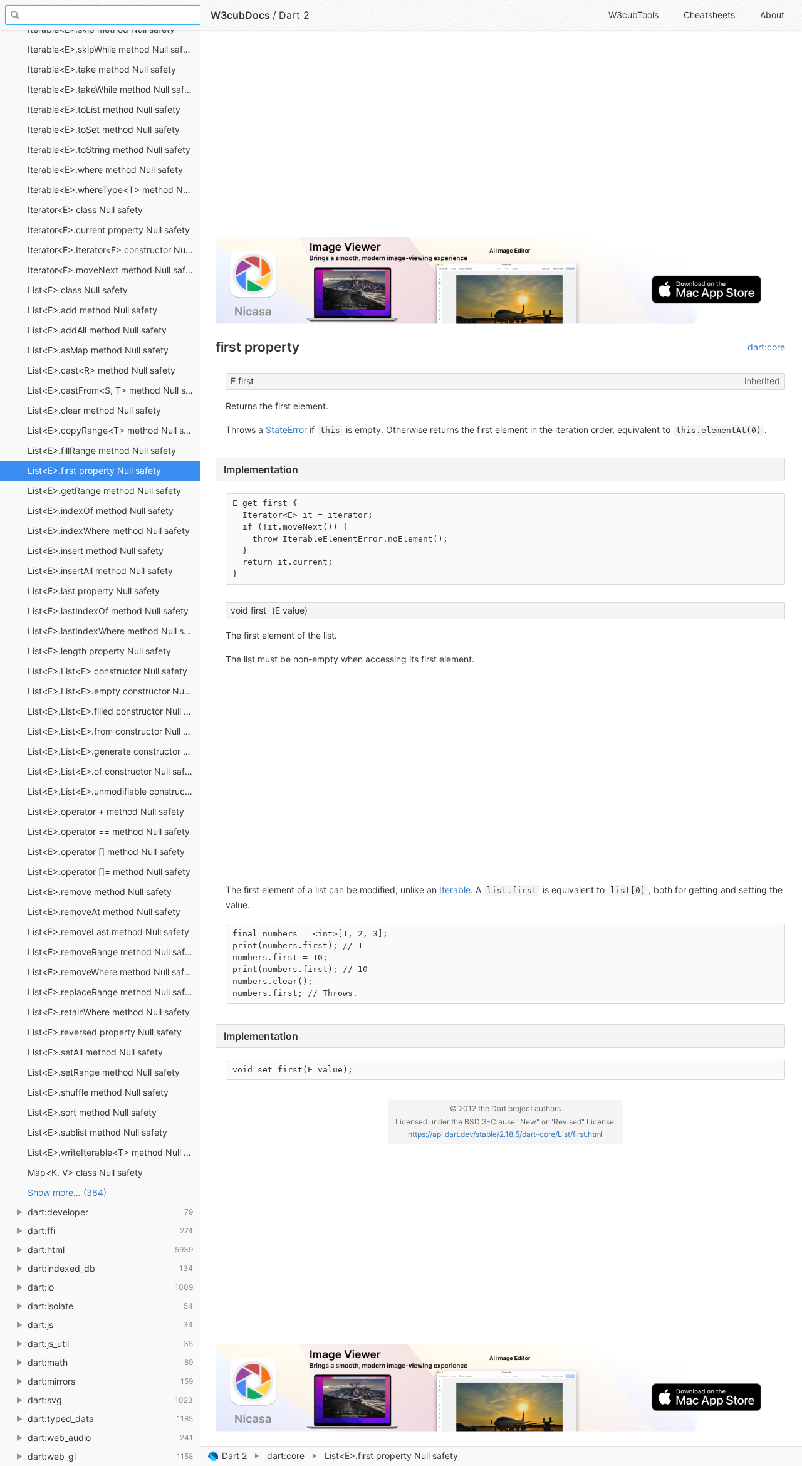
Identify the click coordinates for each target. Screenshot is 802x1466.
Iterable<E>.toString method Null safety (109, 149)
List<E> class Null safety (78, 290)
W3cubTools (633, 14)
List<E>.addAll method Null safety (97, 330)
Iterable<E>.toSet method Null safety (104, 129)
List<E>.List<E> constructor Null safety (107, 671)
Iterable (455, 889)
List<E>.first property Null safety (94, 470)
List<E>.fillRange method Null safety (102, 450)
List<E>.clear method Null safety (94, 410)
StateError (286, 429)
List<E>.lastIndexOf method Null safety (108, 610)
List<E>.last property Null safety (94, 590)
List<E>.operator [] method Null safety (106, 851)
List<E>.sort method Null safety (92, 1112)
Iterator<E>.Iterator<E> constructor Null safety (114, 249)
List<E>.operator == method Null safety (109, 831)
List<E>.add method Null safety (92, 310)
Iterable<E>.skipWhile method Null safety (112, 49)
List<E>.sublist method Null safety (97, 1132)
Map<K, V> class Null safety (85, 1172)
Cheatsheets (709, 14)
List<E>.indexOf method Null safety (101, 510)
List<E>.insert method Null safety (96, 550)
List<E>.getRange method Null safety (104, 490)
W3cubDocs (240, 15)
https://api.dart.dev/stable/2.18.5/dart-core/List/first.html (505, 1134)
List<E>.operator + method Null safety (106, 811)
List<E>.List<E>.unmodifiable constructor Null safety (114, 791)
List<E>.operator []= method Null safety (109, 871)
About (772, 14)
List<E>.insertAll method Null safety (100, 570)
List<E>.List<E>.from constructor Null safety (114, 731)
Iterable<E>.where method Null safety (105, 169)
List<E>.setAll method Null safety (95, 1052)
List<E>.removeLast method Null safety (108, 931)
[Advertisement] (500, 139)
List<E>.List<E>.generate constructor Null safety (114, 751)
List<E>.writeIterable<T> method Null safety (114, 1152)
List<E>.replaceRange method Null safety (113, 992)
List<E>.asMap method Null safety (98, 350)
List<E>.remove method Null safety (100, 891)
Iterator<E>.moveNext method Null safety (113, 269)
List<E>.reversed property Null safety (105, 1032)
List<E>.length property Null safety (99, 651)
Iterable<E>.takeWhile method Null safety (112, 89)
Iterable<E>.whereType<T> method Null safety (114, 189)
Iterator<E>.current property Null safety (109, 229)
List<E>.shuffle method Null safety (98, 1092)
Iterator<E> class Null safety (85, 209)
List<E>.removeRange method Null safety (113, 951)
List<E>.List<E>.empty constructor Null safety (114, 691)
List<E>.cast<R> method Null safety (101, 370)
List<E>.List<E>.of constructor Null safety (113, 771)
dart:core (286, 1455)
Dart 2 (234, 1455)
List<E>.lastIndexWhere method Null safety (114, 631)
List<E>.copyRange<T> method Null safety (114, 430)
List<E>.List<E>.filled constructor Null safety (114, 711)
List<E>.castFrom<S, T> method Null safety (114, 390)
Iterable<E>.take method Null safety (102, 69)
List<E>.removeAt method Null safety (104, 911)
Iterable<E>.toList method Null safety (104, 109)
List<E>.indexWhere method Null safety (109, 530)
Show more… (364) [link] (67, 1192)
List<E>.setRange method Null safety (104, 1072)
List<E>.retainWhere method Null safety (109, 1012)
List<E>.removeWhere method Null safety (112, 971)
